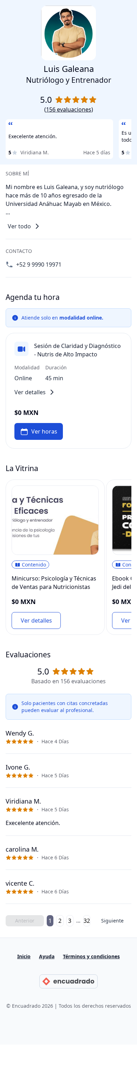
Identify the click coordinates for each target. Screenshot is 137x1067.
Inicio (24, 956)
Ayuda (46, 956)
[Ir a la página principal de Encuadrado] (68, 981)
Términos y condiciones (91, 956)
